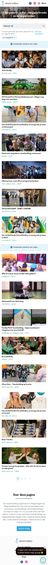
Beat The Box (7, 439)
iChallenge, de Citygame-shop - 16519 (15, 333)
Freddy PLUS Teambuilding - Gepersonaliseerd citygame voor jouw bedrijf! (20, 329)
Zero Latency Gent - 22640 (11, 184)
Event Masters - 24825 (10, 442)
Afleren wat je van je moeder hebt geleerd (18, 273)
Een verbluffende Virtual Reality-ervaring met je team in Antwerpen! (24, 125)
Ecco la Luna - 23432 (9, 73)
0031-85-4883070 (24, 547)
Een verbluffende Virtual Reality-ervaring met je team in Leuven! (24, 412)
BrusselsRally (7, 356)
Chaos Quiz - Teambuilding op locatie (16, 384)
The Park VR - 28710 (9, 130)
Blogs (24, 557)
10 (29, 203)
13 (32, 268)
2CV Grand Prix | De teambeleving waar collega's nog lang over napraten (23, 98)
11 (29, 268)
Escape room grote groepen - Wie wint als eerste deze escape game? (24, 467)
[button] (24, 26)
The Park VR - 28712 (9, 416)
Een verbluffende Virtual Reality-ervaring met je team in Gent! (24, 236)
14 (34, 268)
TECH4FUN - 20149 (9, 211)
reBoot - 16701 (7, 156)
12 (32, 203)
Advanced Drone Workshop (13, 301)
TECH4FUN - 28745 (9, 304)
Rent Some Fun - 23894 (10, 471)
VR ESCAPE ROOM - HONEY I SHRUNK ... (17, 208)
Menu (44, 3)
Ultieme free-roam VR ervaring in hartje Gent (20, 181)
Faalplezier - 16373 (8, 276)
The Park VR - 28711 (9, 240)
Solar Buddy (7, 70)
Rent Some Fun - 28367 (10, 387)
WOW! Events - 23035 (9, 102)
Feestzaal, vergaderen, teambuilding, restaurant (21, 153)
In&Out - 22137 (7, 359)
